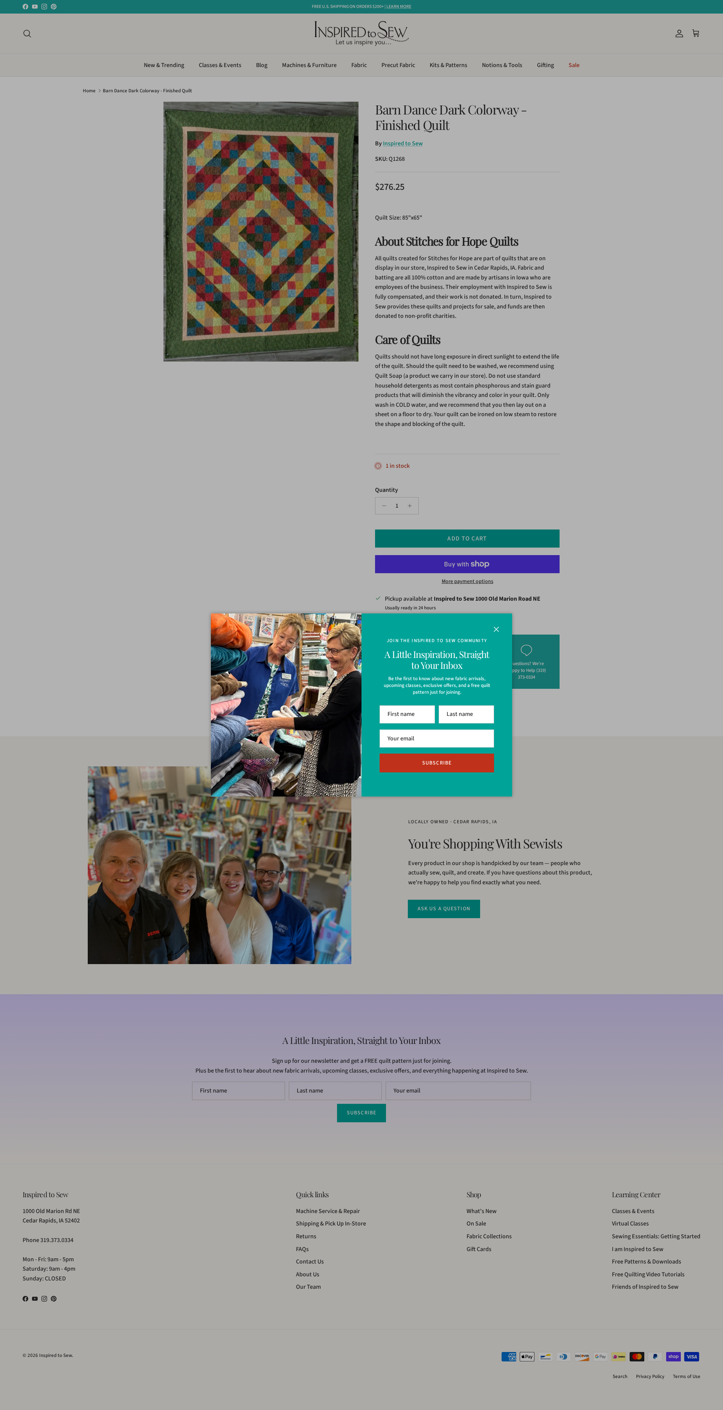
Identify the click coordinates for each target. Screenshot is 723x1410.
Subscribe (436, 763)
